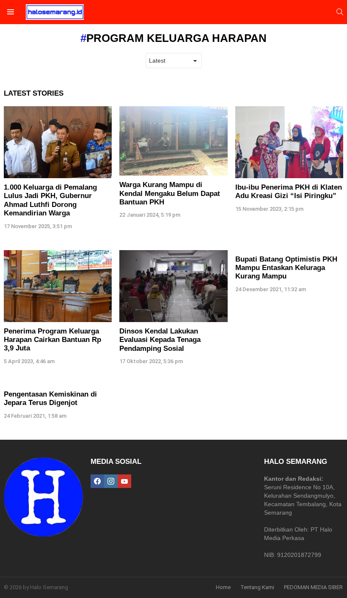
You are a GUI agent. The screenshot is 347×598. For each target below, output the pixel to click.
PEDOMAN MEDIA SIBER (313, 587)
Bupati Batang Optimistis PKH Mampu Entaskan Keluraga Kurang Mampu (286, 268)
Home (223, 587)
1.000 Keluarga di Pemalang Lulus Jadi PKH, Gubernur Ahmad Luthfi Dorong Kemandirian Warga (50, 200)
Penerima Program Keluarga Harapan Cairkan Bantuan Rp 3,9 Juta (52, 340)
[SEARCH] (339, 12)
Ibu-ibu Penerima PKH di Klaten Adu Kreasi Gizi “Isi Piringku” (288, 191)
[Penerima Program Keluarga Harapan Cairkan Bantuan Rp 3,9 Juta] (58, 286)
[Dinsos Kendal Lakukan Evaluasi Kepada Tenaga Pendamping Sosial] (173, 286)
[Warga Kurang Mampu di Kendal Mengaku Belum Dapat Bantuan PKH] (173, 141)
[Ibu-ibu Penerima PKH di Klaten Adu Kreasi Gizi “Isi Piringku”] (289, 142)
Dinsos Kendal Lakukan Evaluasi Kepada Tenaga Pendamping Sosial (160, 340)
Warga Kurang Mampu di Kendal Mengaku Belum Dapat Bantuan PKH (169, 193)
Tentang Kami (257, 587)
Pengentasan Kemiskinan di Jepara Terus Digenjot (50, 398)
